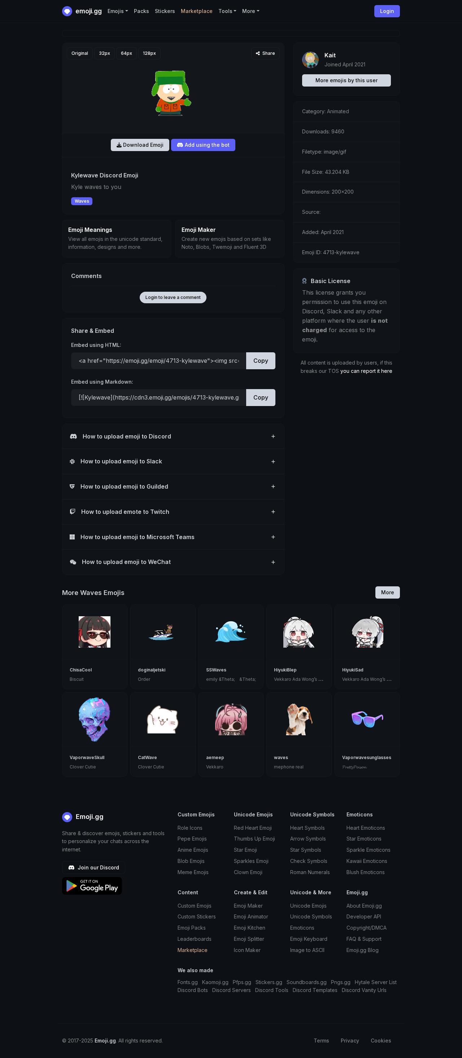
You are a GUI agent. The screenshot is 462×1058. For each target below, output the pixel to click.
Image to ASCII (307, 950)
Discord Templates (315, 990)
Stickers (165, 11)
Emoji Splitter (249, 939)
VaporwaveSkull (87, 757)
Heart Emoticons (365, 828)
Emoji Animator (251, 916)
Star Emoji (245, 850)
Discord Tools (271, 990)
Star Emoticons (364, 839)
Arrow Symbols (308, 839)
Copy (260, 360)
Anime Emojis (193, 850)
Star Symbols (305, 850)
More (387, 592)
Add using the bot (206, 145)
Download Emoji (143, 145)
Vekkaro (214, 767)
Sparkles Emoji (251, 861)
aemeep (215, 757)
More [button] (248, 11)
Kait (330, 55)
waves (281, 757)
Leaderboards (195, 939)
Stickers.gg (269, 982)
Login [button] (387, 11)
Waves (82, 201)
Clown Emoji (248, 872)
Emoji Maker (248, 906)
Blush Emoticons (365, 872)
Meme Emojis (193, 872)
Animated (338, 111)
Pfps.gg (242, 982)
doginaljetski (151, 670)
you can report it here (366, 371)
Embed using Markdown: (102, 382)
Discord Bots (193, 990)
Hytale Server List (376, 982)
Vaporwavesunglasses (366, 757)
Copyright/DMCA (366, 928)
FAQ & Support (364, 939)
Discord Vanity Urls (364, 990)
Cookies (381, 1040)
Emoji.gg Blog (362, 950)
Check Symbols (308, 861)
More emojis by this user (346, 80)
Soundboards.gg (307, 982)
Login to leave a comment (173, 297)
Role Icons (190, 828)
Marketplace (197, 11)
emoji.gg (88, 11)
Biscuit (77, 679)
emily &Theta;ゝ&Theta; (231, 679)
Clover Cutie (83, 767)
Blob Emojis (191, 861)
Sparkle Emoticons (368, 850)
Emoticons (302, 928)
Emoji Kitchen (249, 928)
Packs (141, 11)
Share (268, 53)
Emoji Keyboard (308, 939)
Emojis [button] (116, 11)
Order (144, 679)
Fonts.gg (188, 982)
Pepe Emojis (192, 839)
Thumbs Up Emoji (254, 839)
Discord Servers (231, 990)
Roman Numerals (310, 872)
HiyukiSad (352, 670)
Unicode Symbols (311, 916)
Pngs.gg (340, 982)
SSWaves (216, 670)
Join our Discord (97, 867)
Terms (321, 1040)
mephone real (289, 767)
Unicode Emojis (308, 906)
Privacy (350, 1040)
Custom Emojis (195, 906)
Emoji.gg (89, 816)
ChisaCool (81, 670)
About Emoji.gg (364, 906)
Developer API (363, 916)
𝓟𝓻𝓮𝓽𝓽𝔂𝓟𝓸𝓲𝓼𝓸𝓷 (354, 767)
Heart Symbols (307, 828)
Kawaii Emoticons (366, 861)
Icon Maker (247, 950)
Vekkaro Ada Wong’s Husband (305, 679)
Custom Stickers (197, 916)
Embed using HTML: (96, 345)
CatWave (147, 757)
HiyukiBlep (285, 670)
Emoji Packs (192, 928)
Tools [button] (225, 11)
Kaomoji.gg (215, 982)
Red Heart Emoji (253, 828)
